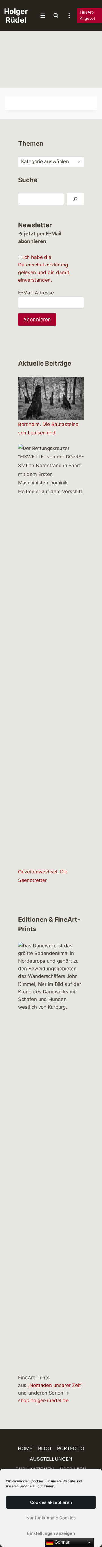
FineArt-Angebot (87, 15)
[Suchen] (75, 199)
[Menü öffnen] (42, 15)
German (62, 1542)
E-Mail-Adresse (36, 293)
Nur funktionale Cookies (51, 1517)
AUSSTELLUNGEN (51, 1459)
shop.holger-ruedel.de (43, 1400)
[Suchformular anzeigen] (56, 15)
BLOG (44, 1448)
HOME (25, 1448)
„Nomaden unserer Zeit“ (55, 1385)
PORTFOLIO (70, 1448)
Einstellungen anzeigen (51, 1533)
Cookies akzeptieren (51, 1502)
